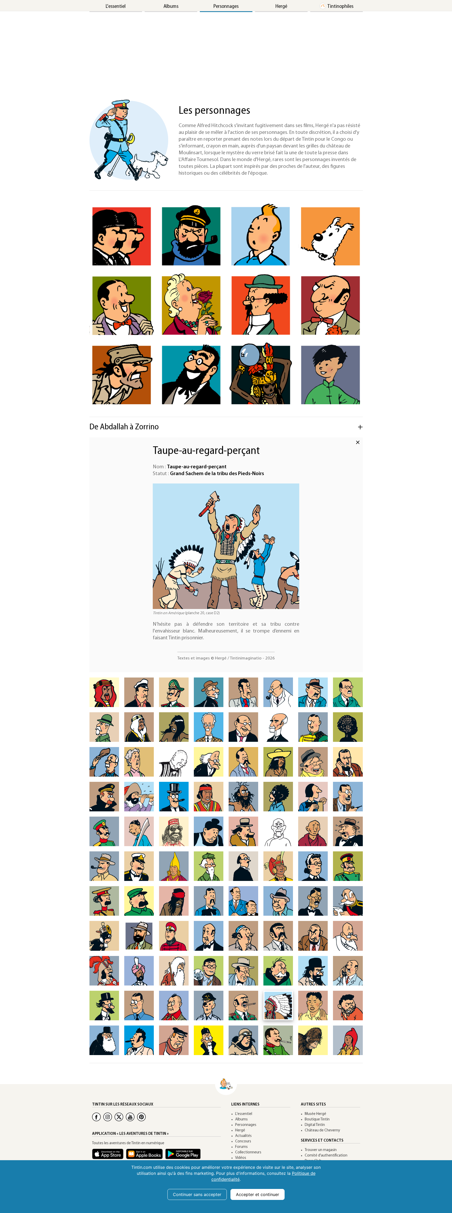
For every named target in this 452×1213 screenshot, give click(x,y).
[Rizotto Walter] (208, 971)
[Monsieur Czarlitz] (313, 796)
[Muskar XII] (174, 935)
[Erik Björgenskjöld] (208, 727)
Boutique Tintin (317, 1119)
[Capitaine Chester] (104, 796)
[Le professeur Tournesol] (261, 305)
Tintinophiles (340, 6)
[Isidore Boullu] (104, 762)
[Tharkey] (313, 1005)
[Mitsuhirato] (313, 901)
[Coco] (278, 796)
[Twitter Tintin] (119, 1117)
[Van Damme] (174, 1040)
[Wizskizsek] (278, 1040)
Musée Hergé (315, 1114)
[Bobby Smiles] (139, 1005)
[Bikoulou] (174, 727)
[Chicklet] (174, 796)
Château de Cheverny (322, 1130)
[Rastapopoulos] (330, 305)
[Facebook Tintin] (96, 1117)
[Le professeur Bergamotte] (191, 374)
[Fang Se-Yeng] (278, 831)
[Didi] (139, 831)
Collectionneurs (248, 1152)
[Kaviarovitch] (208, 901)
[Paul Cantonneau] (243, 762)
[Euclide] (243, 831)
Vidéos (240, 1158)
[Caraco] (278, 762)
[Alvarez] (174, 692)
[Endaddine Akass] (174, 831)
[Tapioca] (243, 1005)
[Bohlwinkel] (243, 727)
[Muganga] (104, 935)
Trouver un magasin (321, 1150)
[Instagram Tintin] (107, 1117)
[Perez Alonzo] (313, 935)
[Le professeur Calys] (208, 762)
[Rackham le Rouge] (104, 971)
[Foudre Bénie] (313, 831)
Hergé (281, 6)
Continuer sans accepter (197, 1194)
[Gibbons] (348, 831)
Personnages (226, 6)
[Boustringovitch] (174, 762)
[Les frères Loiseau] (243, 901)
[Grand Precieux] (174, 866)
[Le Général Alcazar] (121, 374)
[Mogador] (348, 901)
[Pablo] (278, 935)
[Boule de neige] (348, 727)
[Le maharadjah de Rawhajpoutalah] (139, 971)
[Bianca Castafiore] (191, 305)
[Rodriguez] (243, 971)
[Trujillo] (139, 1040)
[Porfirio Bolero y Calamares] (278, 727)
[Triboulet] (104, 1040)
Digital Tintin (315, 1125)
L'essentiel (116, 6)
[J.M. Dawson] (348, 796)
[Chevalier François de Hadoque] (139, 796)
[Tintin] (261, 236)
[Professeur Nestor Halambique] (208, 866)
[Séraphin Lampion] (121, 305)
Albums (170, 6)
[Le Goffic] (139, 866)
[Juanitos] (104, 901)
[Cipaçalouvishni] (243, 796)
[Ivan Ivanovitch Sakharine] (313, 971)
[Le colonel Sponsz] (174, 1005)
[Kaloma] (174, 901)
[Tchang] (330, 374)
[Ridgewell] (174, 971)
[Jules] (139, 901)
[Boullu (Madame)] (139, 762)
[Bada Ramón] (243, 692)
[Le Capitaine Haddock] (191, 236)
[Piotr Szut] (208, 1005)
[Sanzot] (348, 971)
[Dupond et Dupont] (121, 236)
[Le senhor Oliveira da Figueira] (243, 935)
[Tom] (348, 1005)
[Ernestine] (208, 831)
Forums (241, 1147)
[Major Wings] (243, 1040)
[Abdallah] (104, 692)
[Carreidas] (313, 762)
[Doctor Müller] (139, 935)
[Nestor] (208, 935)
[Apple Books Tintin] (145, 1156)
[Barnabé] (313, 692)
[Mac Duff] (278, 901)
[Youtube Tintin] (130, 1117)
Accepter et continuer (257, 1194)
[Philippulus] (348, 935)
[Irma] (313, 866)
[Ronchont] (278, 971)
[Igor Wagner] (243, 866)
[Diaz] (104, 831)
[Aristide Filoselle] (208, 692)
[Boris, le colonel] (313, 727)
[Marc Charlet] (348, 762)
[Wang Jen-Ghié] (208, 1040)
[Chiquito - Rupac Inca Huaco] (208, 796)
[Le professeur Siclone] (104, 1005)
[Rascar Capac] (261, 374)
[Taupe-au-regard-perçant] (278, 1005)
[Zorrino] (348, 1040)
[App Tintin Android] (184, 1156)
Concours (243, 1141)
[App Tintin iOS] (109, 1156)
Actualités (243, 1136)
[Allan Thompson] (139, 692)
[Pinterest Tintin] (141, 1117)
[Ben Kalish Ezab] (139, 727)
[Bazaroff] (104, 727)
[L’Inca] (278, 866)
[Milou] (330, 236)
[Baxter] (348, 692)
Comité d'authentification (326, 1156)
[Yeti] (313, 1040)
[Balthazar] (278, 692)
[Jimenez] (348, 866)
